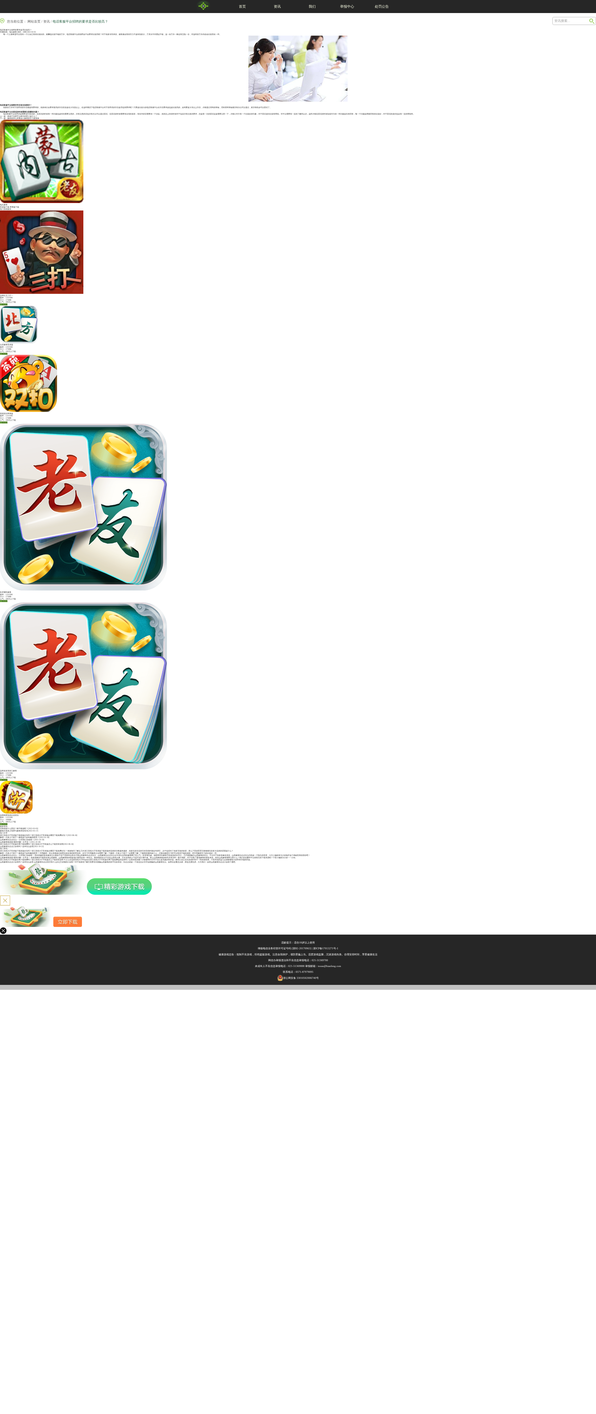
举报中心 (347, 6)
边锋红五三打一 (6, 296)
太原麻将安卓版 (6, 345)
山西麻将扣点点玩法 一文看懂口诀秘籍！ (17, 840)
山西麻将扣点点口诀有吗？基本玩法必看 (17, 846)
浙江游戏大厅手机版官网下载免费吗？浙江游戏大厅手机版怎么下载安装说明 (31, 844)
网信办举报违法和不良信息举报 (286, 960)
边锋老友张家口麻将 (8, 771)
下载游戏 (3, 304)
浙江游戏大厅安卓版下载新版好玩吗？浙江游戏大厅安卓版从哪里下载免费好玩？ (33, 835)
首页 (242, 6)
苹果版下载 (14, 207)
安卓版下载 (4, 207)
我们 (312, 6)
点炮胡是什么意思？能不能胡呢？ (14, 828)
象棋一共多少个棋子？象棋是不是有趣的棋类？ (19, 837)
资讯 (277, 6)
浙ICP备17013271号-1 (325, 948)
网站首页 (34, 21)
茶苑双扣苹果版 (6, 414)
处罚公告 (382, 6)
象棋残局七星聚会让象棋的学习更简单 (23, 118)
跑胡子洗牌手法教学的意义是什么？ (22, 116)
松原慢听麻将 (5, 592)
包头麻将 (13, 32)
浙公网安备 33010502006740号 (301, 978)
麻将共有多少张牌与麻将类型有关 (14, 831)
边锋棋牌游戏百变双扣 (9, 815)
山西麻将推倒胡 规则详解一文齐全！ (15, 842)
